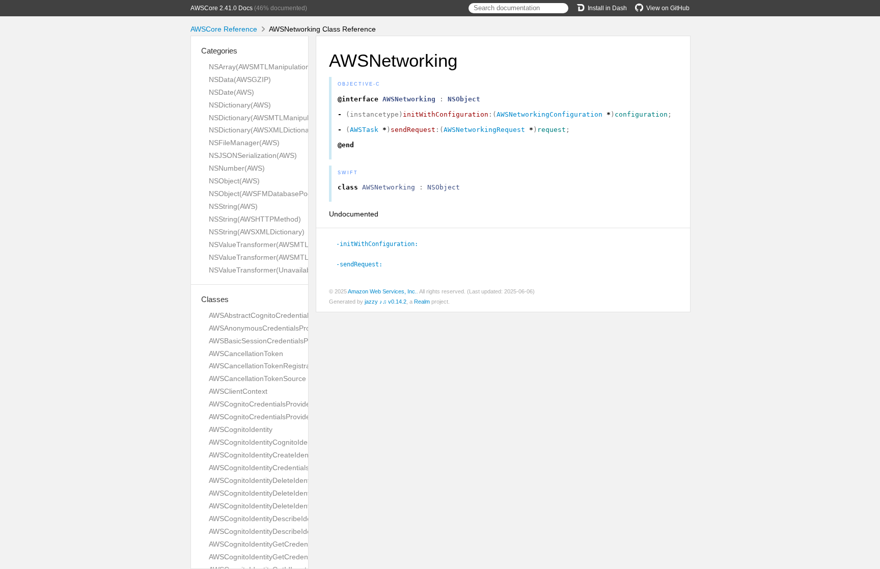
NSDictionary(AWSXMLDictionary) (263, 130)
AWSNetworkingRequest (484, 129)
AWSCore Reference (223, 29)
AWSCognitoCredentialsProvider (261, 404)
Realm (422, 302)
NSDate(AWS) (231, 92)
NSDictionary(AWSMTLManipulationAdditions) (282, 118)
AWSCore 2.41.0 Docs (221, 8)
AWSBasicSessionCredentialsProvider (270, 341)
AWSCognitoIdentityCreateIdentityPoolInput (278, 455)
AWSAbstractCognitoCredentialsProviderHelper (285, 315)
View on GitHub (668, 8)
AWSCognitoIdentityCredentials (259, 468)
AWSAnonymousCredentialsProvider (267, 328)
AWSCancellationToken (246, 353)
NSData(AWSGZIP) (240, 79)
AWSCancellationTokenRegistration (265, 366)
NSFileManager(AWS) (244, 143)
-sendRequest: (363, 264)
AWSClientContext (238, 391)
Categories (219, 50)
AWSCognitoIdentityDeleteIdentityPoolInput (278, 506)
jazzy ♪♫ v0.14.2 (385, 302)
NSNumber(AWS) (237, 168)
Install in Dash (607, 8)
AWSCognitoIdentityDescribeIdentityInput (275, 518)
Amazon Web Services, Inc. (382, 291)
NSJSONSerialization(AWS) (253, 155)
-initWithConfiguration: (381, 244)
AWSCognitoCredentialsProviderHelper (271, 417)
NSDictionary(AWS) (240, 105)
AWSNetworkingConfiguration (549, 114)
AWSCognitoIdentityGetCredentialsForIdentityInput (290, 544)
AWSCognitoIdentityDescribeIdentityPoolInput (282, 531)
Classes (215, 299)
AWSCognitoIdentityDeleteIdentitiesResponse (282, 493)
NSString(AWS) (233, 206)
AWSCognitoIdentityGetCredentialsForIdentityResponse (298, 557)
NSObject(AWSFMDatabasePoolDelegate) (277, 193)
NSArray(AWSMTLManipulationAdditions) (275, 67)
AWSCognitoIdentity (240, 429)
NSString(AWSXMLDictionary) (257, 232)
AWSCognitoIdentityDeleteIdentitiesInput (274, 480)
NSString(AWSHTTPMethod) (255, 219)
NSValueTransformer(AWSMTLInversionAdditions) (289, 244)
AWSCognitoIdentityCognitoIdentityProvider (278, 442)
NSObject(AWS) (234, 181)
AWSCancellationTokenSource (257, 378)
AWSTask (364, 129)
